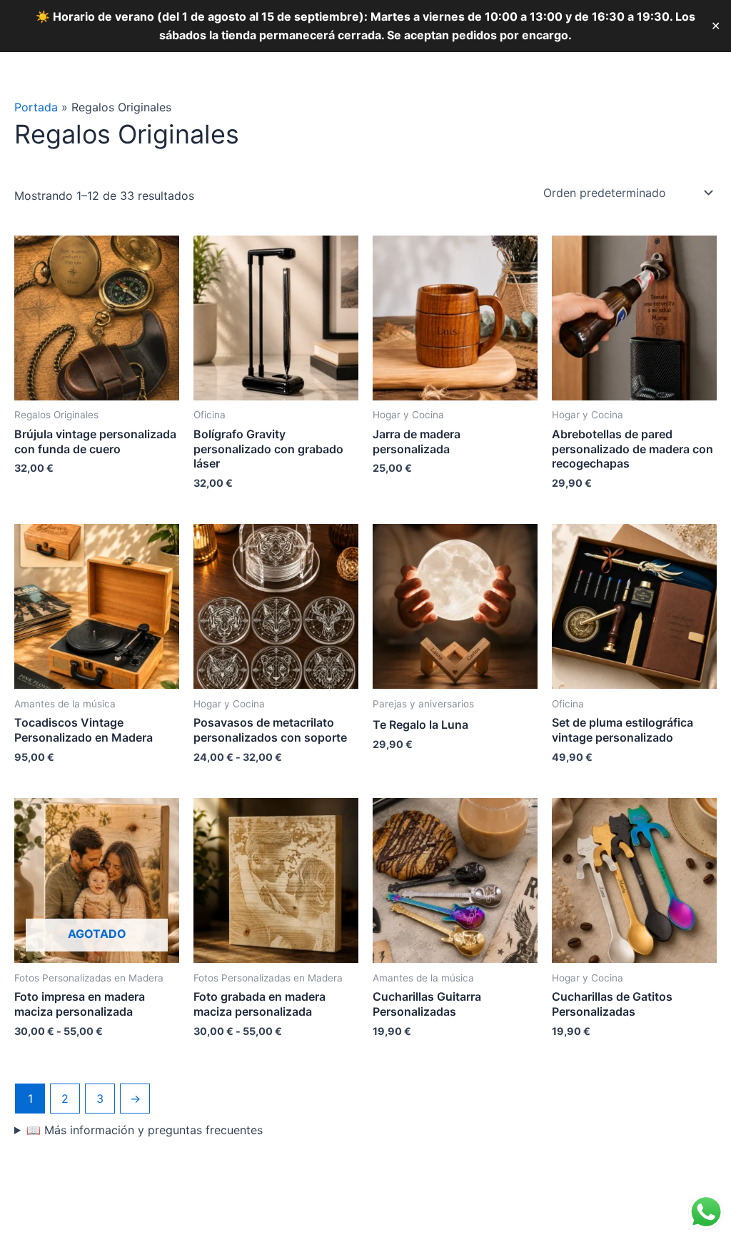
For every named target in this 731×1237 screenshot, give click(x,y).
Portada (36, 107)
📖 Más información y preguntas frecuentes (144, 1130)
